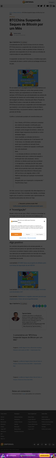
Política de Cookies (23, 237)
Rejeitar (28, 234)
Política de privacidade (31, 237)
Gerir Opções (39, 234)
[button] (44, 221)
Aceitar (16, 234)
